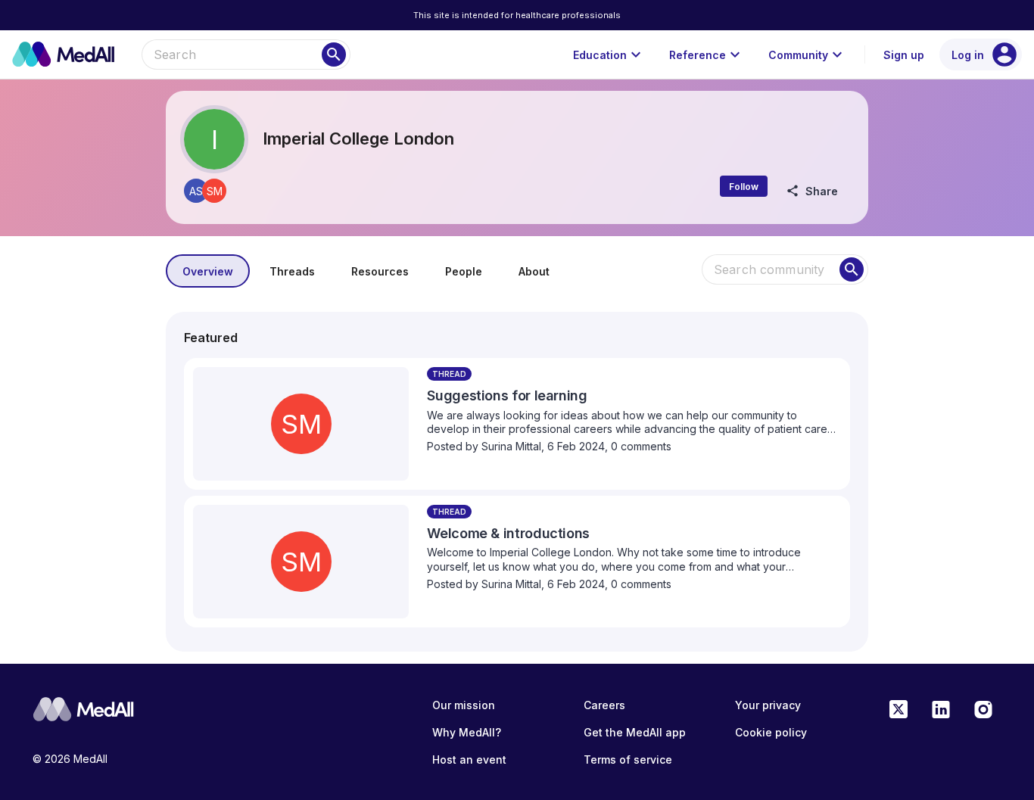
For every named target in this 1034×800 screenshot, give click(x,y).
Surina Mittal (511, 446)
